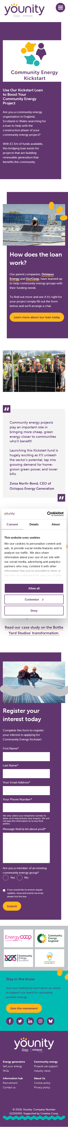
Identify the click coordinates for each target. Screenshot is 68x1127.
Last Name (10, 765)
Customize (32, 599)
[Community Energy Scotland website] (18, 958)
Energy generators (14, 1061)
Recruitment (10, 1083)
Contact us (9, 1087)
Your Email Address (16, 782)
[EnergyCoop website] (18, 938)
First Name (10, 748)
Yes (12, 877)
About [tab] (56, 524)
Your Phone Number (17, 799)
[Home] (29, 11)
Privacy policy (42, 1087)
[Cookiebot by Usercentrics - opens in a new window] (48, 514)
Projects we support (46, 1066)
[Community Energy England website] (49, 938)
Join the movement (24, 1008)
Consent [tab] (12, 524)
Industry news (42, 1070)
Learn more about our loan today (37, 317)
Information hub (13, 1078)
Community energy (46, 1061)
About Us (39, 1078)
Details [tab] (34, 524)
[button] (60, 7)
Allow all (34, 588)
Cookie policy (42, 1083)
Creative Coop (49, 1113)
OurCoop (32, 279)
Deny (34, 610)
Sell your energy (12, 1066)
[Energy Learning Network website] (49, 958)
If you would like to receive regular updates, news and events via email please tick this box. (25, 893)
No (26, 877)
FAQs (6, 1070)
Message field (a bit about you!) (23, 829)
